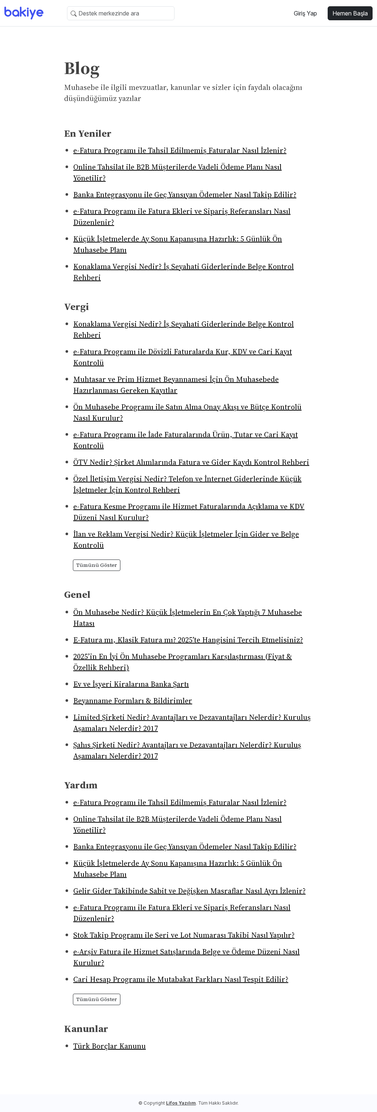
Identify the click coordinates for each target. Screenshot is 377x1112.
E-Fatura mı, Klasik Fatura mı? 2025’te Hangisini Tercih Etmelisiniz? (188, 640)
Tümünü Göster (96, 565)
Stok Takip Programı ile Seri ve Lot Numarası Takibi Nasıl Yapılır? (184, 935)
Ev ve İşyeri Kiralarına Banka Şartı (131, 684)
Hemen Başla (350, 13)
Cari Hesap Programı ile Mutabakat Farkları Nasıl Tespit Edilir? (180, 979)
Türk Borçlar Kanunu (109, 1046)
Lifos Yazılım (181, 1103)
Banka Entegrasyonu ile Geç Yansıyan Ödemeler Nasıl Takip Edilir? (184, 194)
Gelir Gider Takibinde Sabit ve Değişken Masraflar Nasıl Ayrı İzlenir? (189, 891)
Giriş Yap (305, 13)
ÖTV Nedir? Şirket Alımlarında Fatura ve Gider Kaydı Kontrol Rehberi (191, 462)
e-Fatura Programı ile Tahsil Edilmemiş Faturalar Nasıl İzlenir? (179, 150)
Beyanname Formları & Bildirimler (132, 701)
